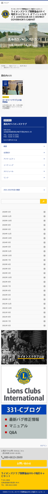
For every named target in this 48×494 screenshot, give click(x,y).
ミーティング (8, 165)
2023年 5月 (23, 269)
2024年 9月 (23, 242)
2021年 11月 (23, 304)
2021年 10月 (23, 308)
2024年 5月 (23, 247)
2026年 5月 (23, 212)
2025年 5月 (23, 229)
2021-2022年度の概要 (12, 190)
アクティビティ (9, 159)
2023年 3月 (23, 273)
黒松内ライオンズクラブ (11, 67)
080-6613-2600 (13, 457)
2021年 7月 (23, 321)
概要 (5, 146)
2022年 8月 (23, 282)
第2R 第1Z (23, 66)
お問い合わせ (24, 463)
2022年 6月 (23, 290)
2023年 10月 (23, 255)
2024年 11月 (23, 234)
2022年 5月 (23, 295)
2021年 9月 (23, 312)
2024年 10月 (23, 238)
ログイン (43, 445)
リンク (6, 178)
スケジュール (8, 171)
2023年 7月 (23, 260)
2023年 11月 (23, 251)
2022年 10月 (23, 277)
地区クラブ (12, 66)
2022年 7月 (23, 286)
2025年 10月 (23, 221)
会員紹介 (7, 153)
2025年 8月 (23, 225)
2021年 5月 (23, 325)
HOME (3, 66)
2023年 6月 (23, 264)
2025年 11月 (23, 216)
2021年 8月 (23, 317)
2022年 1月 (23, 299)
